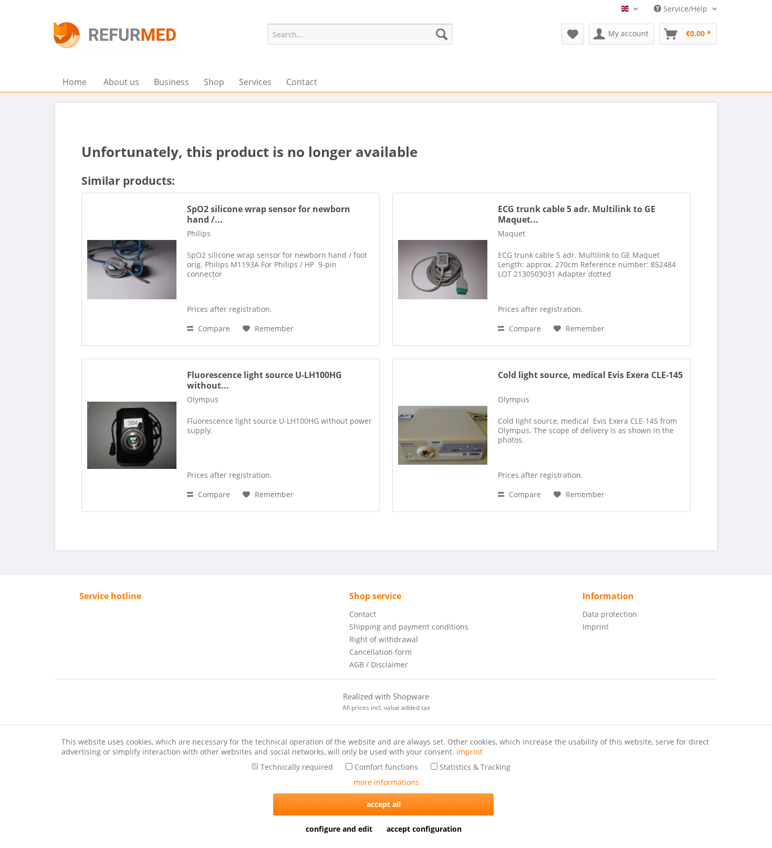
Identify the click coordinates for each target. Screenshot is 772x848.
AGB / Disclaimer (378, 664)
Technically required (295, 767)
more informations (386, 782)
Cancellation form (380, 652)
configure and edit (339, 829)
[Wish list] (572, 34)
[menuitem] (360, 34)
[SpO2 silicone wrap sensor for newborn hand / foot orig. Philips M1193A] (131, 269)
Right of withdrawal (383, 639)
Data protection (609, 614)
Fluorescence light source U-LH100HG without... (264, 380)
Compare (213, 328)
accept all (384, 804)
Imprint (595, 627)
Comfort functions (385, 767)
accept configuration (424, 829)
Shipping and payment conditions (408, 627)
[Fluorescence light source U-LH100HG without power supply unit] (131, 435)
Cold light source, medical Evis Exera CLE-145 (590, 375)
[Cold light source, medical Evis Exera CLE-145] (442, 435)
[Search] (442, 34)
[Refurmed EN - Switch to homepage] (114, 35)
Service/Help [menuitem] (685, 9)
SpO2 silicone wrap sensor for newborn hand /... (268, 214)
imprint (469, 752)
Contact (362, 614)
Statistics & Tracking (473, 767)
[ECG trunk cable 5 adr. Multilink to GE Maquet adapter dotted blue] (442, 269)
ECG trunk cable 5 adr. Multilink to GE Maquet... (576, 214)
